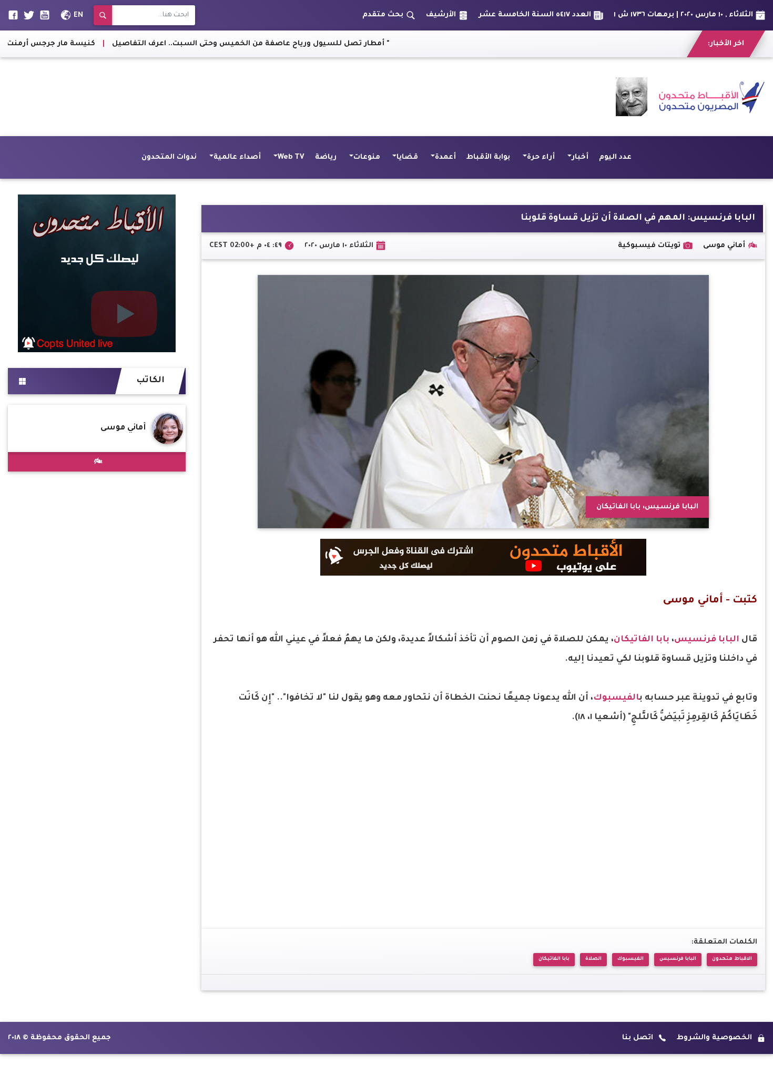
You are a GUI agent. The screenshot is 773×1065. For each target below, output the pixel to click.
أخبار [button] (580, 157)
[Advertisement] (199, 96)
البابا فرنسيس (707, 639)
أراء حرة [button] (541, 157)
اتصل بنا (637, 1038)
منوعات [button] (366, 157)
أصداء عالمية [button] (237, 157)
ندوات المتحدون (169, 157)
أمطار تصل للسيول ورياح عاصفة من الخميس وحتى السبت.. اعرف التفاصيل (319, 44)
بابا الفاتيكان (643, 639)
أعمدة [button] (445, 157)
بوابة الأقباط (488, 157)
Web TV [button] (291, 157)
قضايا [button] (407, 157)
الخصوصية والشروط (714, 1038)
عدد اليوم (615, 157)
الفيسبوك (616, 698)
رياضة (326, 157)
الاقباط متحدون (732, 959)
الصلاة (593, 959)
